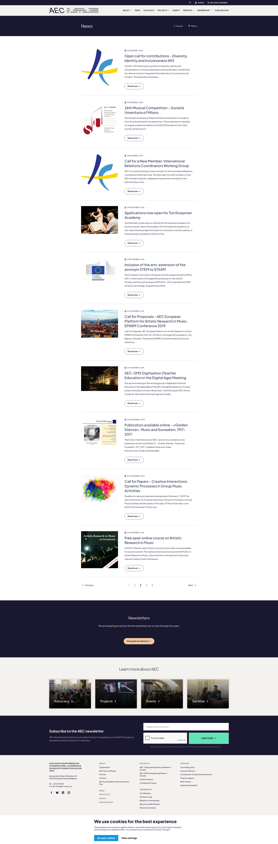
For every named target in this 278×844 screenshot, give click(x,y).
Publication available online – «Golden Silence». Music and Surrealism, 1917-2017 (156, 429)
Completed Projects (148, 783)
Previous (89, 585)
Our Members (145, 793)
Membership (203, 10)
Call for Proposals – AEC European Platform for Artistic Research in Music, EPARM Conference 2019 (156, 321)
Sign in (201, 3)
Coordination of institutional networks (196, 774)
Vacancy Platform (187, 771)
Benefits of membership (149, 800)
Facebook (51, 792)
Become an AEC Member (150, 804)
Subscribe (207, 738)
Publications (222, 10)
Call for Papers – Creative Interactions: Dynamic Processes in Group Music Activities (156, 486)
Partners (102, 774)
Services (187, 10)
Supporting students (188, 785)
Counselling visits (187, 767)
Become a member (218, 3)
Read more (133, 86)
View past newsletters (138, 641)
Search (179, 26)
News (137, 10)
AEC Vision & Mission (107, 771)
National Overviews (148, 808)
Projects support (187, 778)
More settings (129, 838)
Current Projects (146, 779)
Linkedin (63, 792)
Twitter (57, 792)
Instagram (69, 792)
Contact (102, 778)
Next (190, 585)
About (126, 10)
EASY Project (185, 782)
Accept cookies (106, 838)
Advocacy (148, 10)
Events (176, 10)
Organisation (104, 767)
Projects (163, 10)
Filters (194, 26)
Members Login (146, 797)
